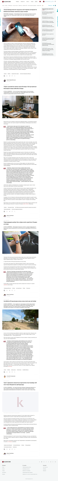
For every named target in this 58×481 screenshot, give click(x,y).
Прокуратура (27, 447)
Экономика (4, 474)
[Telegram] (9, 76)
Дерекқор (20, 5)
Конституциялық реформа (32, 5)
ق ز (51, 1)
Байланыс (44, 471)
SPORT (36, 1)
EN (48, 1)
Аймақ (9, 73)
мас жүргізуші (18, 288)
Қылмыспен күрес (15, 73)
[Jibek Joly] (51, 5)
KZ (43, 1)
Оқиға (5, 73)
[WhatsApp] (7, 76)
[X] (14, 76)
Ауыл (5, 369)
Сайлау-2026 (39, 5)
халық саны (13, 369)
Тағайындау (10, 5)
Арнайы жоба (25, 5)
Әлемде (3, 476)
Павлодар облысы (7, 288)
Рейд (24, 288)
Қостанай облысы (16, 447)
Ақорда (6, 5)
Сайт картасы (45, 469)
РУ (46, 1)
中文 (49, 1)
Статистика (19, 369)
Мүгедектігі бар (11, 207)
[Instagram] (4, 76)
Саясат (3, 471)
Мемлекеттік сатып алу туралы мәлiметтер (30, 476)
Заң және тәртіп (15, 5)
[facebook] (46, 464)
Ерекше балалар (7, 209)
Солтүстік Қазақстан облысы (25, 73)
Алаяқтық (15, 449)
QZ (45, 1)
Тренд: (3, 5)
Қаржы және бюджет (8, 447)
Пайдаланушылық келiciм (27, 469)
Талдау (32, 1)
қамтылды (10, 366)
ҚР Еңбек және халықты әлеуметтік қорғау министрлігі (25, 207)
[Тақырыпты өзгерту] (40, 1)
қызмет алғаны (26, 203)
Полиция (28, 288)
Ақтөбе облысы (25, 369)
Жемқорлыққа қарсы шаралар (27, 474)
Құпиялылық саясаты (26, 471)
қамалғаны (6, 284)
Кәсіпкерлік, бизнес (8, 449)
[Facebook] (12, 76)
